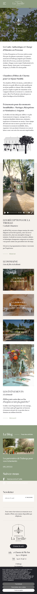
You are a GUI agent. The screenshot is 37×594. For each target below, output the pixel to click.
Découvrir (12, 418)
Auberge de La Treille (18, 3)
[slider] (12, 213)
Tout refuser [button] (18, 584)
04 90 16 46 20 (21, 559)
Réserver (12, 254)
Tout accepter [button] (18, 590)
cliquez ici (11, 580)
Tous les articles (27, 434)
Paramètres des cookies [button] (18, 587)
